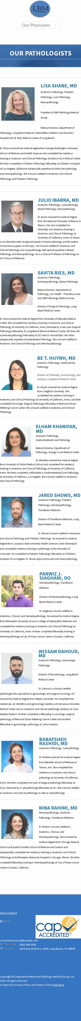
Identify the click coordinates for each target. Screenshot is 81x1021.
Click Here (58, 985)
